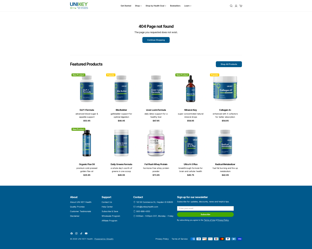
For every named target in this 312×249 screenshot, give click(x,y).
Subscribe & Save (110, 211)
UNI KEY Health (85, 239)
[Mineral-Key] (190, 88)
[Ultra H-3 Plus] (190, 143)
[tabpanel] (156, 125)
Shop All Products (229, 64)
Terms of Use (209, 220)
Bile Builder (121, 110)
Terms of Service (180, 239)
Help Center (107, 207)
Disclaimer (75, 216)
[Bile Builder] (121, 88)
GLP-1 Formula (87, 110)
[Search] (231, 5)
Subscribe (205, 214)
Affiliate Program (109, 220)
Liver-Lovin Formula (156, 110)
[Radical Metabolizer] (225, 143)
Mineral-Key (190, 110)
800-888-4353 (143, 211)
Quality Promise (77, 207)
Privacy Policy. (223, 220)
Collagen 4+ (225, 110)
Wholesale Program (111, 216)
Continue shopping (156, 40)
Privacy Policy (162, 239)
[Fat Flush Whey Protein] (156, 143)
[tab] (86, 64)
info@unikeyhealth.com (147, 207)
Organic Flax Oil (87, 164)
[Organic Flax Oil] (86, 143)
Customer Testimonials (80, 211)
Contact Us (107, 202)
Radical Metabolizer (225, 164)
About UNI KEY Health (80, 202)
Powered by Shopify (103, 239)
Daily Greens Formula (121, 164)
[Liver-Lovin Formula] (156, 88)
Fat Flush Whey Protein (156, 164)
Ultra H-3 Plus (190, 164)
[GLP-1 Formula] (86, 88)
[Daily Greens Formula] (121, 143)
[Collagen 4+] (225, 88)
